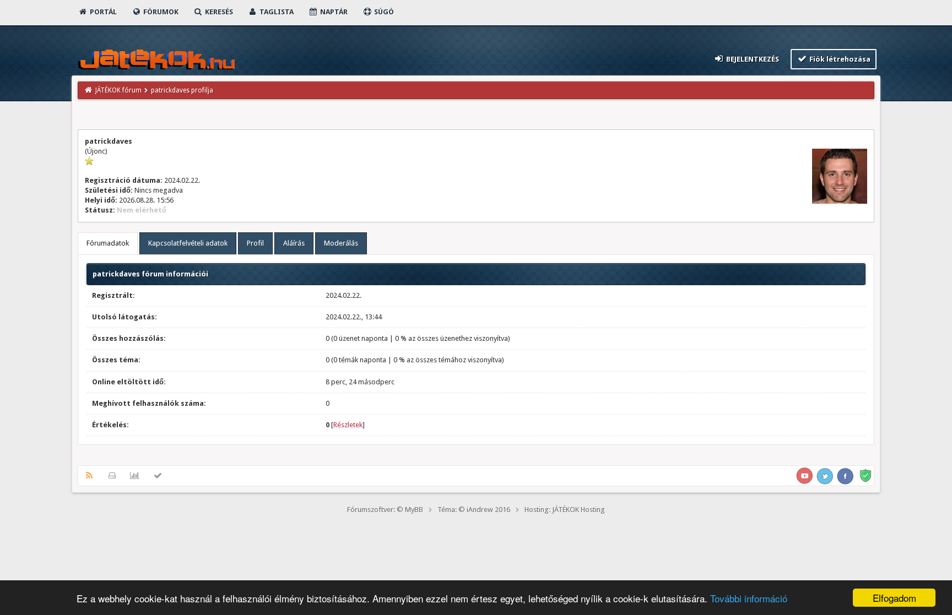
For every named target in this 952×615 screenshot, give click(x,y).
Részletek (348, 425)
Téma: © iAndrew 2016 (473, 509)
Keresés (218, 12)
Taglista (276, 12)
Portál (102, 12)
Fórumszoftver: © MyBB (385, 509)
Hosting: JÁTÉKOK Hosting (564, 509)
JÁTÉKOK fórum (118, 90)
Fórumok (160, 12)
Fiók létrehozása (839, 59)
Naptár (333, 12)
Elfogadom (894, 598)
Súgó (383, 12)
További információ (748, 598)
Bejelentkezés (751, 59)
